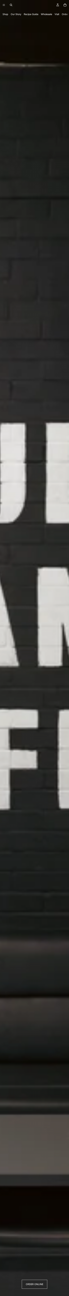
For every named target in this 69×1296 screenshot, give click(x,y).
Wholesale (46, 14)
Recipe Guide (31, 14)
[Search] (11, 5)
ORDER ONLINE (34, 1284)
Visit (57, 14)
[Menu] (4, 5)
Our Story (16, 14)
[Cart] (65, 5)
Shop (5, 14)
